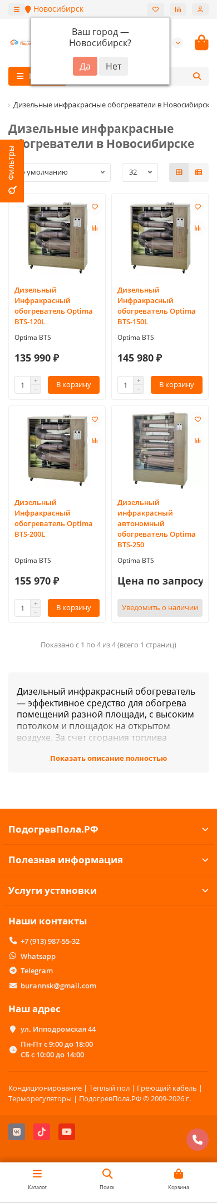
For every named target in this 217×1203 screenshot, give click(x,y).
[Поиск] (197, 76)
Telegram (37, 971)
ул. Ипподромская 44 (58, 1029)
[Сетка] (179, 172)
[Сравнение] (178, 9)
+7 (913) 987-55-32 (50, 941)
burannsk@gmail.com (58, 986)
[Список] (199, 172)
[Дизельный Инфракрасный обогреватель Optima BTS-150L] (160, 237)
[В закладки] (94, 207)
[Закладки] (155, 9)
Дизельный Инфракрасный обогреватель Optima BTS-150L (156, 305)
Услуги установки (52, 890)
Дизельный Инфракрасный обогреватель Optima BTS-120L (53, 305)
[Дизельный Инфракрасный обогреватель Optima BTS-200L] (57, 450)
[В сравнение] (94, 228)
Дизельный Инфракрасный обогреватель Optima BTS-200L (53, 518)
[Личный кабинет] (200, 9)
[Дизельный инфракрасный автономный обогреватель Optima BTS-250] (160, 450)
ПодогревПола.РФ (53, 829)
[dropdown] (16, 9)
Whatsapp (38, 956)
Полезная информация (65, 859)
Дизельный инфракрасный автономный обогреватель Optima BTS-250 (156, 523)
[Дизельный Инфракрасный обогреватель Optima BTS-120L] (57, 237)
